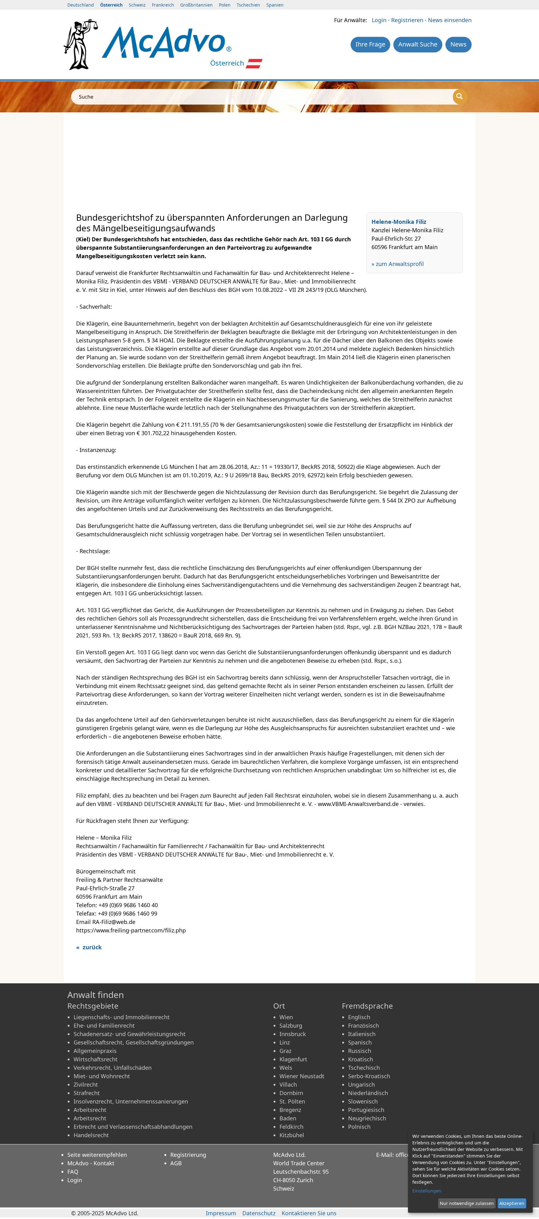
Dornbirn (291, 1093)
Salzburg (290, 1025)
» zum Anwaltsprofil (397, 264)
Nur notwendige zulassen (467, 1203)
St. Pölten (292, 1101)
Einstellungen (426, 1191)
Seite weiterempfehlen (97, 1154)
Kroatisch (360, 1059)
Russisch (359, 1050)
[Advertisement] (263, 162)
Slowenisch (363, 1101)
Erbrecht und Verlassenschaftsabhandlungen (133, 1126)
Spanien (275, 5)
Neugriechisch (367, 1118)
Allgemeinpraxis (95, 1050)
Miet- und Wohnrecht (102, 1076)
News (458, 44)
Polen (225, 5)
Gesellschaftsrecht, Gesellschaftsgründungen (134, 1042)
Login (379, 20)
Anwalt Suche (417, 44)
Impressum (221, 1213)
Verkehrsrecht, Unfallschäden (113, 1067)
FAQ (72, 1171)
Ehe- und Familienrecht (104, 1025)
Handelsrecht (91, 1135)
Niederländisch (368, 1093)
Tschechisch (364, 1067)
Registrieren (407, 20)
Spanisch (360, 1042)
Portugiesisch (366, 1109)
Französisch (363, 1025)
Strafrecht (87, 1093)
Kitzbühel (291, 1135)
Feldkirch (291, 1126)
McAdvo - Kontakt (90, 1163)
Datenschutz (258, 1213)
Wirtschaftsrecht (96, 1059)
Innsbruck (292, 1034)
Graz (285, 1050)
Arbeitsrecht (90, 1109)
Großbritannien (196, 5)
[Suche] (460, 97)
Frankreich (163, 5)
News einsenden (450, 20)
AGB (176, 1163)
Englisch (359, 1017)
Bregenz (290, 1109)
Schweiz (137, 5)
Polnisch (359, 1126)
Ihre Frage (370, 44)
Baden (287, 1118)
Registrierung (188, 1154)
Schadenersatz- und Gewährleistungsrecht (130, 1034)
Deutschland (80, 5)
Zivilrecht (86, 1084)
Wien (286, 1017)
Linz (284, 1042)
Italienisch (362, 1034)
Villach (288, 1084)
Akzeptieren (511, 1203)
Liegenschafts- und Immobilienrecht (122, 1017)
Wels (285, 1067)
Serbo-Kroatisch (369, 1076)
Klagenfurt (293, 1059)
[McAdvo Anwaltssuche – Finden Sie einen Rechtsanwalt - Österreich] (166, 41)
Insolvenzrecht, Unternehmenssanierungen (131, 1101)
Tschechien (248, 5)
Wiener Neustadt (301, 1076)
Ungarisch (361, 1084)
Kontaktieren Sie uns (309, 1213)
